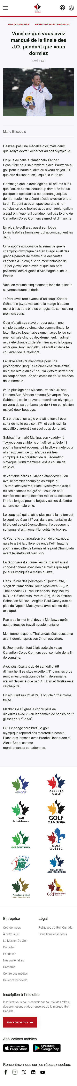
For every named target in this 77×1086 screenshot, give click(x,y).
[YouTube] (42, 1072)
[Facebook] (5, 1072)
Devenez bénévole (15, 980)
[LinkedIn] (33, 1072)
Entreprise (11, 918)
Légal (43, 918)
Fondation (9, 954)
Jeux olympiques (18, 24)
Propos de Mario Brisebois (52, 24)
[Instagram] (14, 1072)
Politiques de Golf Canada (55, 927)
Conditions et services (53, 934)
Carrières (9, 967)
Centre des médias (15, 973)
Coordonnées (12, 927)
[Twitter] (24, 1072)
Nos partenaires (13, 960)
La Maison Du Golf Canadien (15, 943)
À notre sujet (11, 934)
